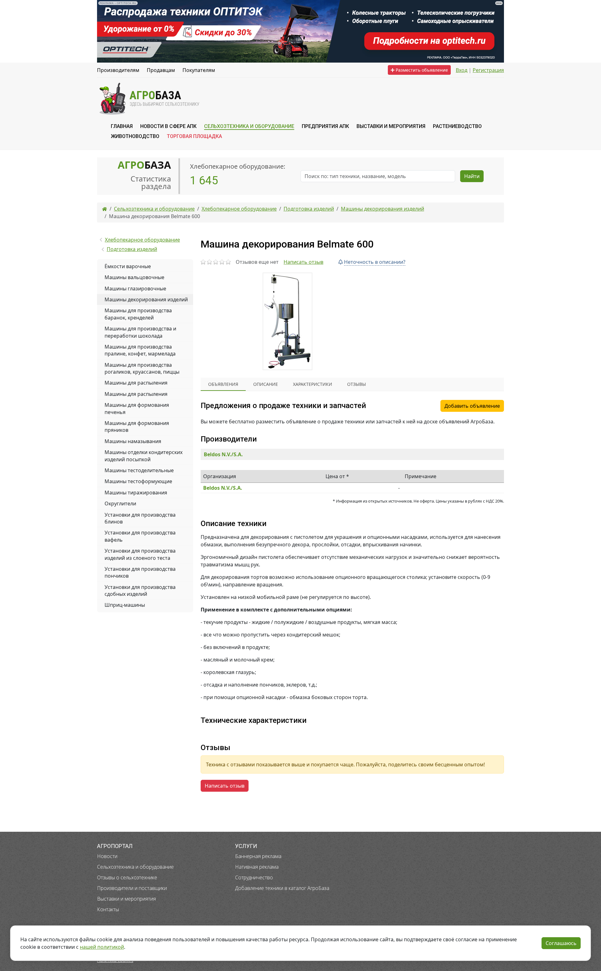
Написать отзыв (303, 261)
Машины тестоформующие (138, 481)
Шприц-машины (125, 604)
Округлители (120, 503)
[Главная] (104, 208)
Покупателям (198, 70)
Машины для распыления (136, 382)
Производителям (118, 70)
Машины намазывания (133, 441)
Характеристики (312, 384)
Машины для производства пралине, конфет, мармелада (140, 350)
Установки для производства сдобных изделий (140, 590)
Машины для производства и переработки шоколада (140, 332)
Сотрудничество (254, 877)
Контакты (108, 909)
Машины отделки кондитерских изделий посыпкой (143, 456)
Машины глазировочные (135, 288)
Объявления (223, 384)
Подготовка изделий (132, 249)
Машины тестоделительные (139, 470)
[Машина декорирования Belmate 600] (287, 321)
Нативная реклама (257, 866)
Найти (472, 176)
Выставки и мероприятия (126, 898)
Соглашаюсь (561, 943)
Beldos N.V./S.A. (223, 454)
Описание (265, 384)
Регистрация (488, 70)
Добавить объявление (472, 405)
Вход (461, 70)
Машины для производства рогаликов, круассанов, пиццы (142, 368)
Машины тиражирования (136, 492)
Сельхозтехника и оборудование (135, 866)
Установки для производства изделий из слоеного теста (140, 554)
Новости (107, 856)
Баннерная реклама (258, 856)
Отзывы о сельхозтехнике (127, 877)
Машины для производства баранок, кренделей (138, 314)
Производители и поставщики (132, 888)
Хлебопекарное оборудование (142, 239)
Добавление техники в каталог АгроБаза (282, 888)
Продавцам (161, 70)
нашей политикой (102, 946)
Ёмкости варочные (128, 266)
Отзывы (356, 384)
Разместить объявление (421, 70)
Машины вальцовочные (134, 277)
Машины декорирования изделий (146, 299)
